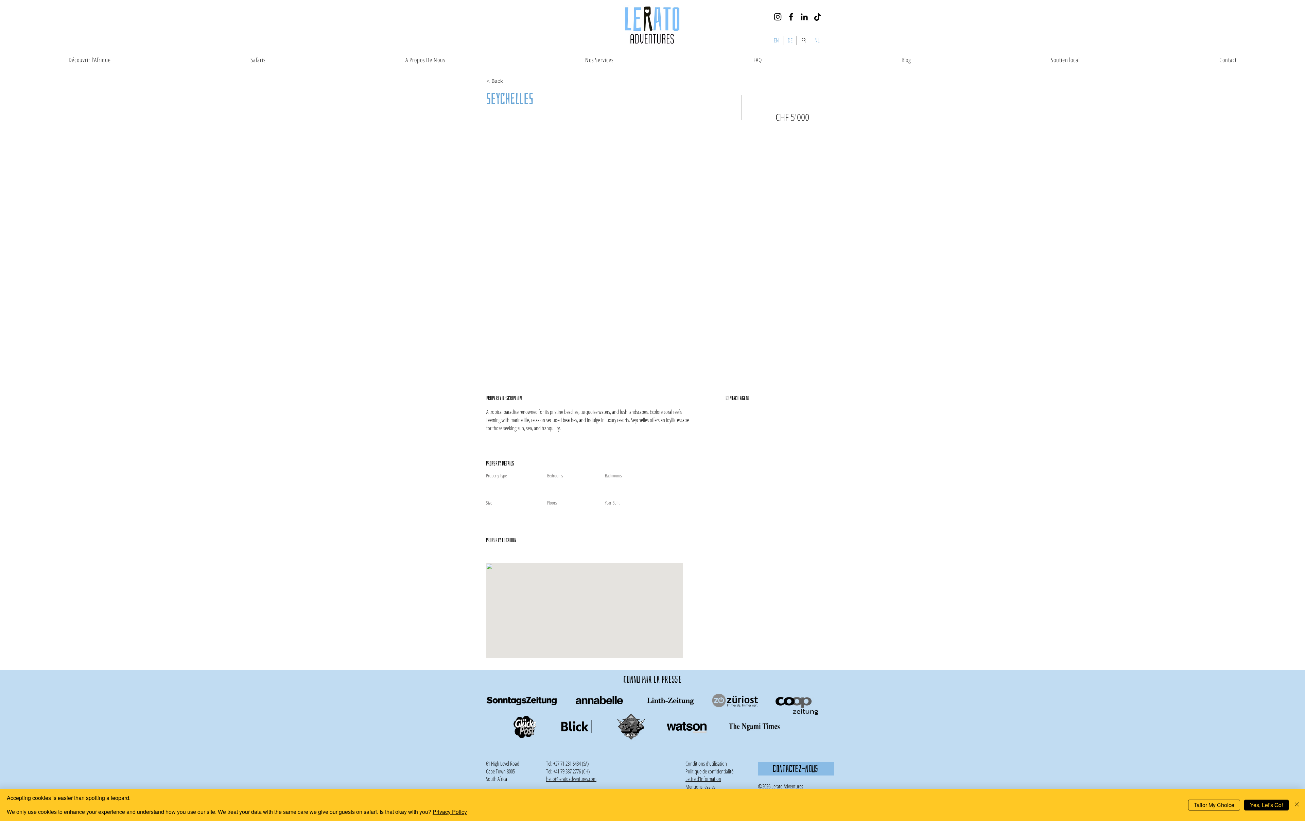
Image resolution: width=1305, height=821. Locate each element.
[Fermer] (1297, 805)
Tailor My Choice (1214, 805)
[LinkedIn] (804, 17)
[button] (703, 779)
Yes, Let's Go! (1266, 805)
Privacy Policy (450, 812)
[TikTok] (817, 17)
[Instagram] (778, 17)
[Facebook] (791, 17)
